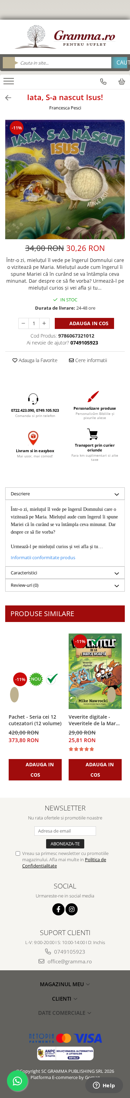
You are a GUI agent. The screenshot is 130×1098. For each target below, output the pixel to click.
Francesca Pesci (65, 108)
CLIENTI (62, 998)
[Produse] (9, 83)
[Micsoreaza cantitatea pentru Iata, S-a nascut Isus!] (23, 323)
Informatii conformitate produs (43, 557)
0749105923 (69, 951)
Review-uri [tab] (24, 585)
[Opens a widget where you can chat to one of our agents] (104, 1086)
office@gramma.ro (69, 961)
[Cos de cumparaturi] (121, 81)
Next (119, 186)
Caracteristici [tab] (24, 573)
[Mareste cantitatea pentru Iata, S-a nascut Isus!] (44, 323)
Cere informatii (90, 360)
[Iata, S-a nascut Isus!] (65, 179)
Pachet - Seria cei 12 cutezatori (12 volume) (35, 720)
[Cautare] (119, 62)
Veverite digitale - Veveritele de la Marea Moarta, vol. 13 (95, 720)
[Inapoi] (5, 98)
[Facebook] (58, 909)
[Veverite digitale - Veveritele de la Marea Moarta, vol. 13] (95, 671)
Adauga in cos (88, 323)
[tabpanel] (65, 179)
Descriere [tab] (20, 493)
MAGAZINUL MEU (62, 984)
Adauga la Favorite (37, 360)
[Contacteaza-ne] (103, 81)
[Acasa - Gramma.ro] (65, 37)
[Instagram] (72, 909)
